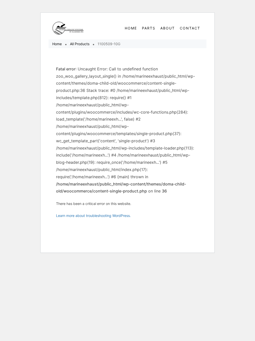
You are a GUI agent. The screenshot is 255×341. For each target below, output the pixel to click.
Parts (148, 28)
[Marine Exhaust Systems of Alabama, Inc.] (68, 28)
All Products (79, 44)
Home (57, 44)
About (167, 28)
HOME (131, 28)
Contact (190, 28)
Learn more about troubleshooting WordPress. (93, 215)
